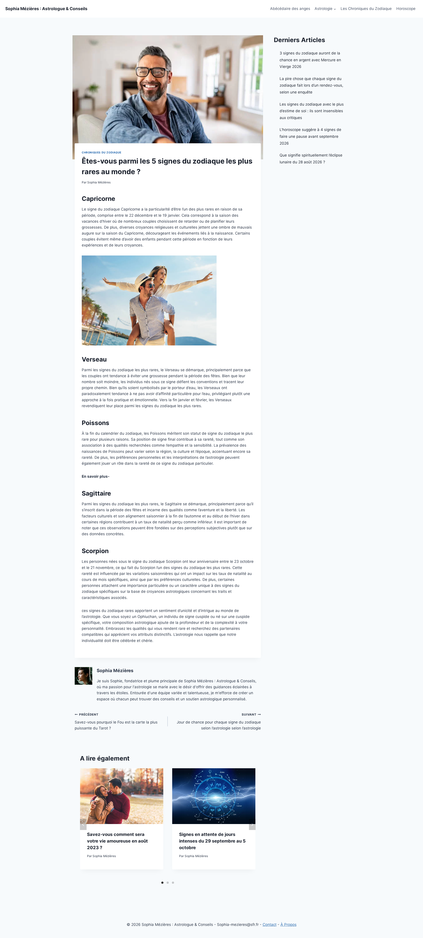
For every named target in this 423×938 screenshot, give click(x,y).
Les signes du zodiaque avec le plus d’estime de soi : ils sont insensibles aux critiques (312, 111)
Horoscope (406, 8)
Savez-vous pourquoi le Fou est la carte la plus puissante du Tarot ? (116, 721)
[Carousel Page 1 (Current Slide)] (162, 882)
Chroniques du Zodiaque (101, 152)
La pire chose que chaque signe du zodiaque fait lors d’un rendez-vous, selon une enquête (311, 85)
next (252, 824)
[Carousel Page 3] (173, 882)
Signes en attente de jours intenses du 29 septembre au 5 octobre (212, 841)
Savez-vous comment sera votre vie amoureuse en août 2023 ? (117, 841)
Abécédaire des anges (290, 8)
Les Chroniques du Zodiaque (366, 8)
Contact (269, 924)
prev (83, 824)
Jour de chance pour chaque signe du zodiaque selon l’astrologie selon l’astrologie (219, 721)
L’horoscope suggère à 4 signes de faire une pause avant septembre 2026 (310, 136)
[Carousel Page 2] (167, 882)
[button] (334, 8)
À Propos (288, 924)
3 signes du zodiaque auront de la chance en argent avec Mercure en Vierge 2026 (310, 60)
